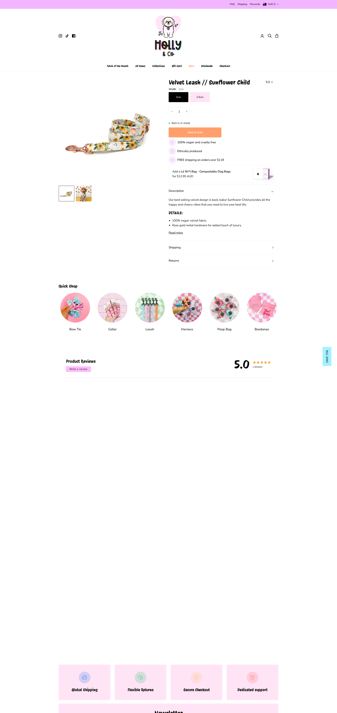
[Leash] (149, 314)
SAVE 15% (327, 356)
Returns (174, 261)
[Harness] (187, 314)
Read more (176, 233)
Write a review (78, 369)
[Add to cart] (258, 174)
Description (176, 191)
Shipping (175, 247)
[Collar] (112, 314)
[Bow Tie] (75, 314)
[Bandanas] (261, 314)
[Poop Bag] (224, 314)
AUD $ (272, 4)
